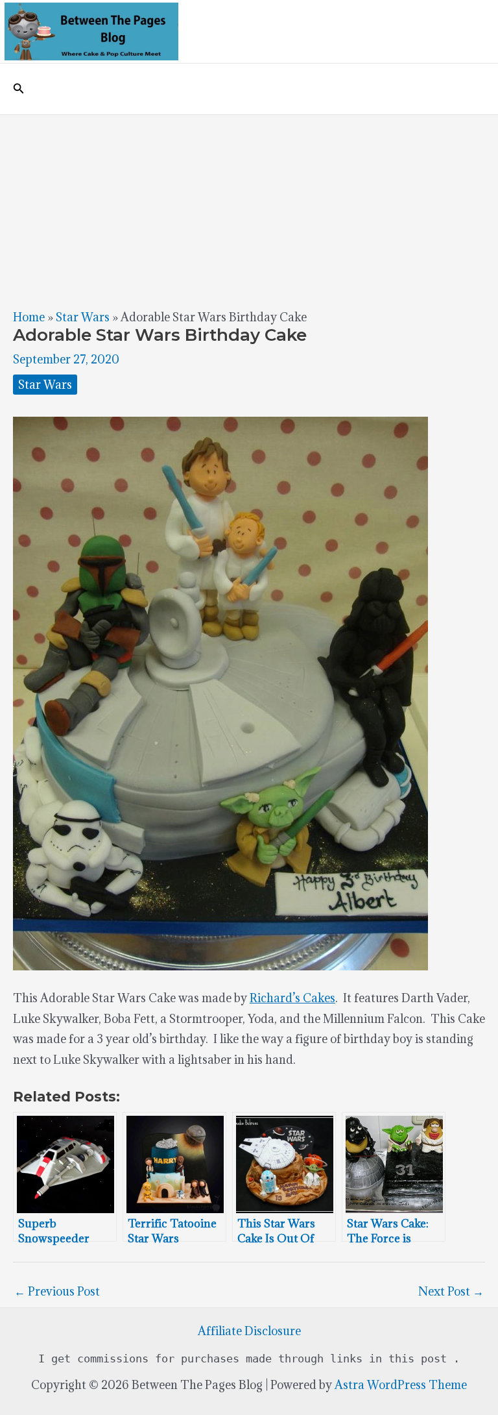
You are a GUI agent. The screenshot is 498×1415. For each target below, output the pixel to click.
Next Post (451, 1291)
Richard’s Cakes (292, 998)
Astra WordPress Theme (401, 1384)
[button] (19, 88)
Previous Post (57, 1291)
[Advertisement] (249, 212)
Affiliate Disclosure (249, 1330)
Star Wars (83, 317)
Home (29, 317)
